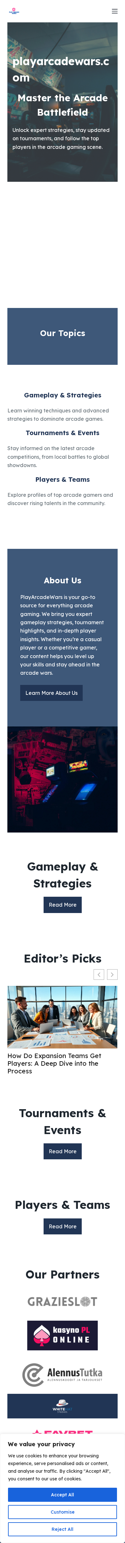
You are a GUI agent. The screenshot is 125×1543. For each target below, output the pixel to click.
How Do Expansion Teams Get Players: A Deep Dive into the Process (54, 1063)
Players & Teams (62, 479)
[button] (112, 974)
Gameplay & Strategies (62, 395)
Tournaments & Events (62, 433)
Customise (63, 1512)
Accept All (62, 1495)
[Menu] (115, 11)
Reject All (62, 1529)
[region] (62, 1488)
